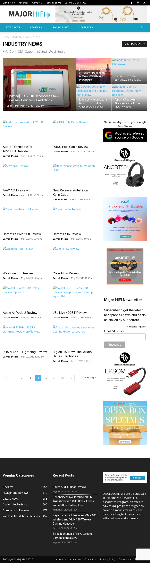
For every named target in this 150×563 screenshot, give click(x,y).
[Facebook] (131, 2)
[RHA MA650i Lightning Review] (25, 336)
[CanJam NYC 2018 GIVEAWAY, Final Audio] (129, 71)
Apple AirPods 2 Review (20, 313)
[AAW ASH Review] (25, 175)
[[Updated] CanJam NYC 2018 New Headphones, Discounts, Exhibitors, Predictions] (94, 71)
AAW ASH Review (15, 190)
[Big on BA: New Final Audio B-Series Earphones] (75, 336)
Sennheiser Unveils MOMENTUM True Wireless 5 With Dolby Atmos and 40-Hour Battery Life (73, 501)
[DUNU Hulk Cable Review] (75, 131)
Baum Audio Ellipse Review (69, 486)
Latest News (12, 27)
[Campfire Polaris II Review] (25, 218)
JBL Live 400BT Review (70, 313)
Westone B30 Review (18, 273)
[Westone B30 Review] (25, 258)
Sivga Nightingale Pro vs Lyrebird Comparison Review (73, 535)
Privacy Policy (107, 559)
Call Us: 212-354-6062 (75, 2)
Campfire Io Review (67, 234)
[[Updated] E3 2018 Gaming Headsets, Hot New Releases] (129, 97)
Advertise (24, 2)
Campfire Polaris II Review (22, 234)
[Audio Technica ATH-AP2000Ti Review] (25, 131)
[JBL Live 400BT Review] (75, 297)
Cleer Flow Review (66, 273)
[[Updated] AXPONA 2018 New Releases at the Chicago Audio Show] (94, 97)
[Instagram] (138, 2)
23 (62, 378)
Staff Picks (86, 27)
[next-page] (71, 378)
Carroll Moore (10, 155)
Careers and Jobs (128, 559)
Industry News (21, 37)
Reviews (35, 27)
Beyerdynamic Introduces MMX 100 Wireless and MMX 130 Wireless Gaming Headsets (74, 519)
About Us (61, 559)
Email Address (114, 331)
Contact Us (37, 2)
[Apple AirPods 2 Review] (25, 297)
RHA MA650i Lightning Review (25, 352)
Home (6, 37)
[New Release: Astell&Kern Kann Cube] (75, 175)
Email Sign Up (54, 2)
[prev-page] (6, 378)
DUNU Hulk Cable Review (70, 147)
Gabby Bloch (60, 199)
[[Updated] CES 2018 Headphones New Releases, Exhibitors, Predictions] (39, 89)
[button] (142, 27)
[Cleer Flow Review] (75, 258)
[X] (144, 2)
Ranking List (61, 27)
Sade (9, 105)
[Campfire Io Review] (75, 218)
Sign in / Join (9, 2)
